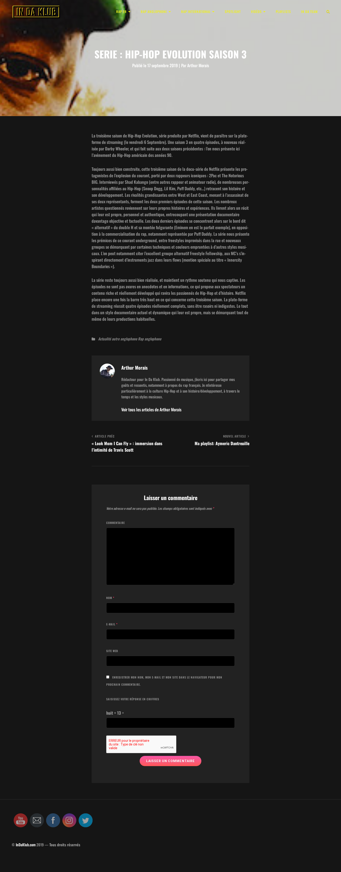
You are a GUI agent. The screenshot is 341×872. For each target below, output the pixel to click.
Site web (112, 651)
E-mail (112, 624)
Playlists (283, 11)
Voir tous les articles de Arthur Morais (151, 409)
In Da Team (309, 11)
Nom (110, 598)
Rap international (196, 11)
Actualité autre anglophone (117, 339)
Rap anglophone (154, 11)
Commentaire (115, 523)
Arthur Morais (198, 65)
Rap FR (121, 11)
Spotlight (233, 11)
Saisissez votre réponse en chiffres (132, 699)
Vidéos (256, 11)
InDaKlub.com (25, 844)
